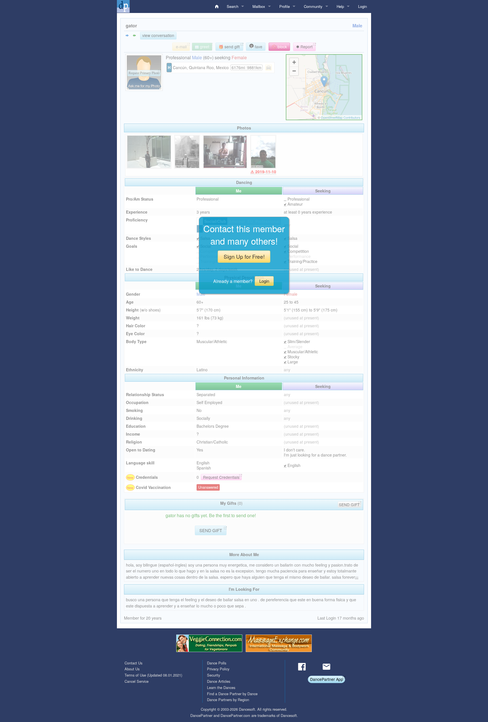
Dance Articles (218, 681)
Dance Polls (216, 663)
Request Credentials (221, 477)
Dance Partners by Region (228, 699)
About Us (132, 668)
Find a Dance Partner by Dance (232, 693)
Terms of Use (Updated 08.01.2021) (153, 675)
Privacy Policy (218, 668)
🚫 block (279, 46)
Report (306, 46)
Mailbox (258, 6)
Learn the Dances (221, 687)
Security (213, 675)
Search (232, 6)
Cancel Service (137, 681)
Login (362, 6)
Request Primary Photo (144, 73)
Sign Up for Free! (244, 256)
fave (258, 46)
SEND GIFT (349, 504)
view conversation (158, 35)
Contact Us (133, 663)
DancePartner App (326, 679)
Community (313, 6)
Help (340, 6)
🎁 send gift (229, 46)
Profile (284, 6)
